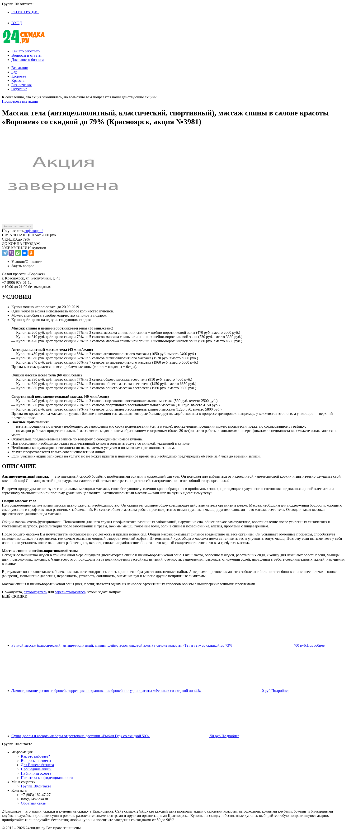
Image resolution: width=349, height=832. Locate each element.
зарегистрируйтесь (70, 592)
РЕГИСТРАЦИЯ (25, 12)
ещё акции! (33, 231)
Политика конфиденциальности (47, 778)
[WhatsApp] (18, 253)
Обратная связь (33, 803)
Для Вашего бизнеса (37, 765)
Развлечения (21, 85)
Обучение (19, 89)
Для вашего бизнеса (27, 60)
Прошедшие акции (36, 769)
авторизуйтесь (35, 592)
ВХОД (16, 23)
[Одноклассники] (31, 253)
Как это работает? (25, 51)
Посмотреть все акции (20, 101)
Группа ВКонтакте (36, 786)
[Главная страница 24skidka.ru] (24, 43)
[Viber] (11, 253)
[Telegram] (5, 253)
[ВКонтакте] (25, 253)
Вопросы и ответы (26, 55)
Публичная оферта (36, 773)
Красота (17, 80)
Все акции (19, 68)
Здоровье (18, 76)
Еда (14, 72)
